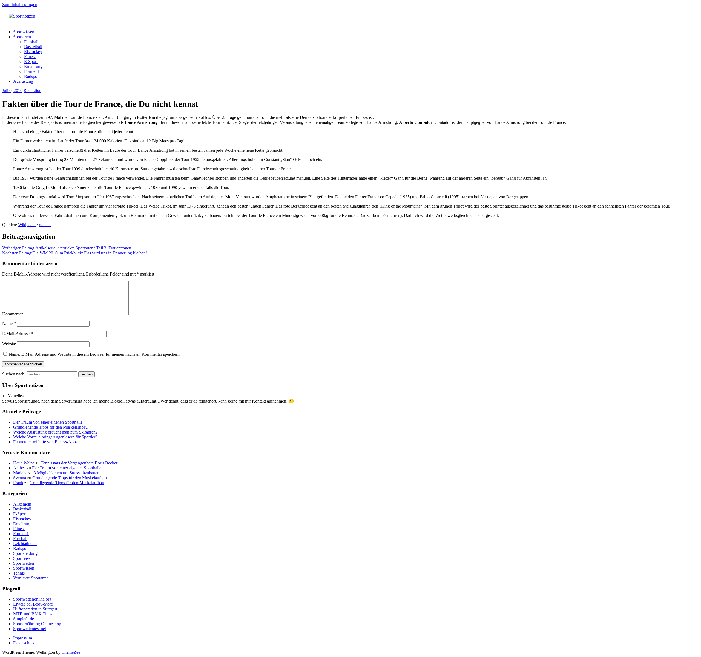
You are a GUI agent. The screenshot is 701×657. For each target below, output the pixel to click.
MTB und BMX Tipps (32, 614)
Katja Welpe (24, 463)
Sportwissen (23, 32)
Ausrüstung (23, 81)
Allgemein (22, 504)
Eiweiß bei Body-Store (33, 604)
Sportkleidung (25, 553)
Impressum (22, 638)
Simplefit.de (23, 618)
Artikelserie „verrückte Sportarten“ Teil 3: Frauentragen (66, 248)
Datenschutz (24, 643)
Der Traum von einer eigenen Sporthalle (47, 422)
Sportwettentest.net (29, 628)
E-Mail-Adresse (17, 333)
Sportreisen (23, 558)
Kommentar (12, 314)
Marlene (20, 472)
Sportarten (22, 37)
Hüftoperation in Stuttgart (35, 609)
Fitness (30, 56)
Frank (18, 482)
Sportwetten (23, 563)
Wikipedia (27, 224)
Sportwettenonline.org (32, 599)
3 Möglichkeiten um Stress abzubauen (66, 472)
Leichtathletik (25, 543)
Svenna (19, 477)
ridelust (45, 224)
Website (9, 344)
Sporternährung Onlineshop (37, 623)
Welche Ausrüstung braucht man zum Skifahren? (55, 432)
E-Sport (31, 61)
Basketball (33, 46)
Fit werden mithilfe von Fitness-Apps (45, 442)
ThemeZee (71, 652)
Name (9, 323)
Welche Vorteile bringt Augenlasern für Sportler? (55, 437)
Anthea (19, 468)
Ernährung (33, 66)
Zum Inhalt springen (19, 4)
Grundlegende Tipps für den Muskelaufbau (50, 427)
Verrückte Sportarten (31, 578)
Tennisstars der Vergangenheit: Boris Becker (79, 463)
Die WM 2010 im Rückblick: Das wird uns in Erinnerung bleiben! (74, 253)
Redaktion (32, 90)
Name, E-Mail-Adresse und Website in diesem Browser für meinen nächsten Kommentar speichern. (95, 354)
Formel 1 (32, 71)
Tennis (19, 573)
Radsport (32, 76)
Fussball (31, 41)
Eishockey (33, 51)
